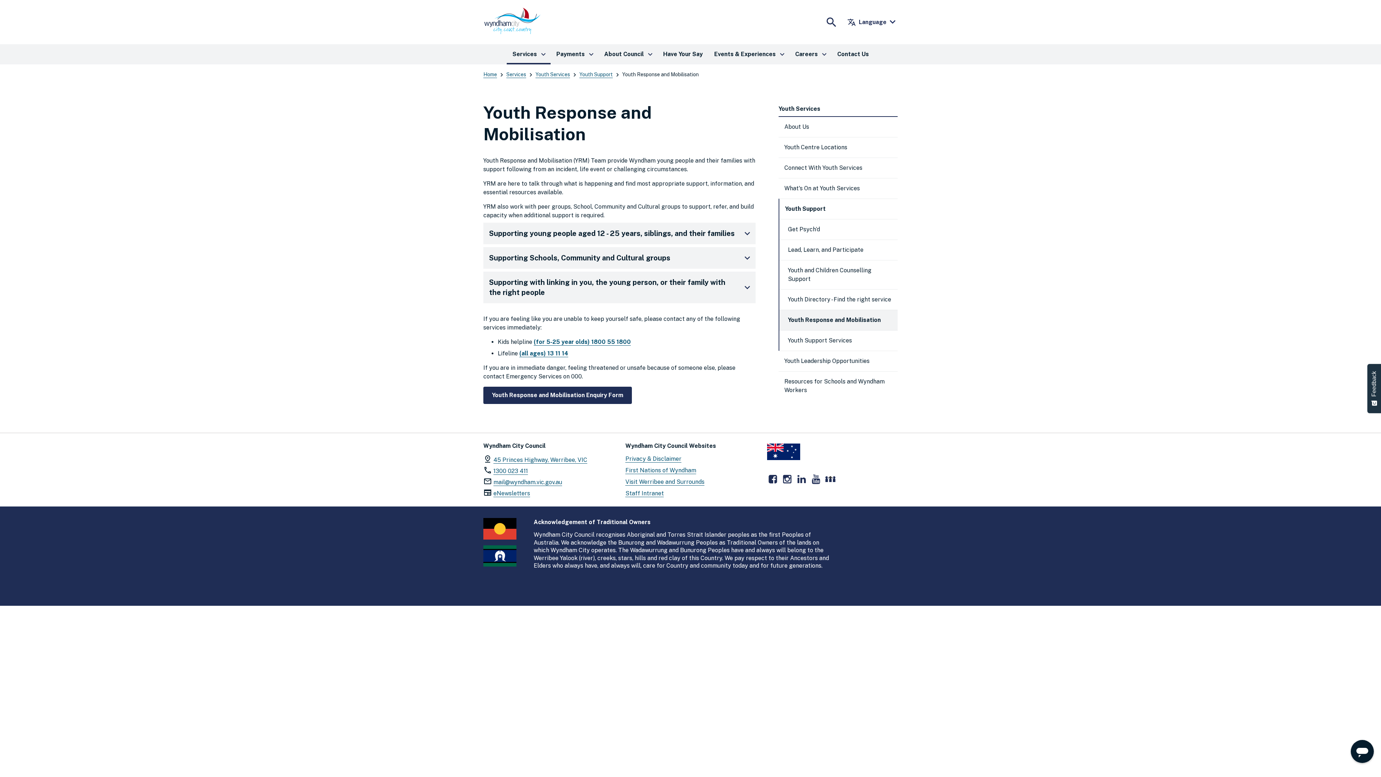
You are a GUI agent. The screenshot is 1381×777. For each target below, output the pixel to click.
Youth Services (552, 74)
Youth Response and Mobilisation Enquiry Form (557, 395)
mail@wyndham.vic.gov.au (527, 482)
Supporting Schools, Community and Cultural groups (579, 258)
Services (516, 74)
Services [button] (530, 54)
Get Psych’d (804, 229)
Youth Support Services (820, 340)
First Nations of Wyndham (660, 470)
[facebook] (773, 479)
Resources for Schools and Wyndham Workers (834, 386)
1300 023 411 (510, 471)
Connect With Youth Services (823, 167)
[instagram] (787, 479)
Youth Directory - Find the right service (839, 299)
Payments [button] (576, 54)
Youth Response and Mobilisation (834, 320)
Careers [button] (812, 54)
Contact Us (853, 54)
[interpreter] (830, 479)
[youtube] (816, 479)
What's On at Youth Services (822, 188)
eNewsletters (511, 493)
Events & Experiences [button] (750, 54)
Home (490, 74)
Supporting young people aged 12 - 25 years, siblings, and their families (612, 233)
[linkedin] (801, 479)
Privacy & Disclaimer (653, 458)
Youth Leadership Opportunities (827, 361)
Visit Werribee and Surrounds (665, 481)
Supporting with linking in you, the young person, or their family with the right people (607, 287)
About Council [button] (629, 54)
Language (867, 22)
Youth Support (596, 74)
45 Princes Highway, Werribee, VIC (540, 459)
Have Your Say (683, 54)
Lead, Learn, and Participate (825, 249)
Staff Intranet (644, 493)
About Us (796, 126)
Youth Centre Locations (815, 147)
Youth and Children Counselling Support (829, 274)
